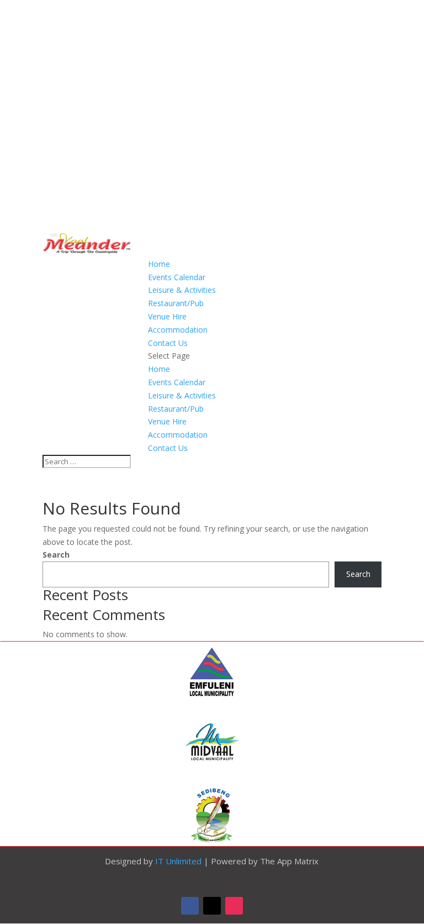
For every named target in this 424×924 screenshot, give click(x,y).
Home (159, 264)
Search (56, 554)
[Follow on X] (212, 906)
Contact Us (168, 343)
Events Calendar (176, 277)
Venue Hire (167, 316)
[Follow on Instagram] (234, 906)
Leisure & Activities (182, 290)
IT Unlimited (178, 861)
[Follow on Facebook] (190, 906)
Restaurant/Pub (176, 303)
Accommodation (178, 329)
